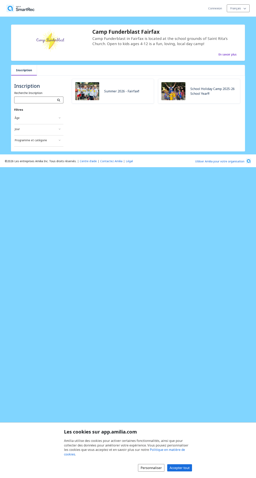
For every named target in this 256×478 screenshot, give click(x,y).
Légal (129, 161)
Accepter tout (180, 468)
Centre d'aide (88, 161)
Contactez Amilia (111, 161)
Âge (17, 118)
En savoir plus (227, 54)
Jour (17, 129)
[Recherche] (58, 100)
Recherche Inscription (28, 93)
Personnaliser (151, 468)
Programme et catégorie (31, 140)
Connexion (215, 8)
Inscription (24, 70)
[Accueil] (20, 8)
